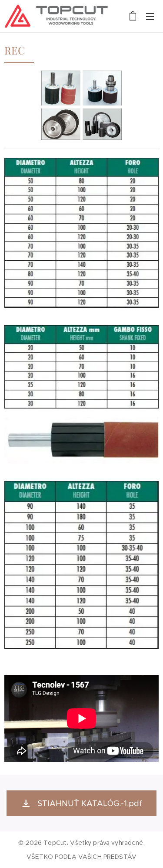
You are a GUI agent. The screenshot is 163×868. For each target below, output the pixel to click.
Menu (150, 16)
